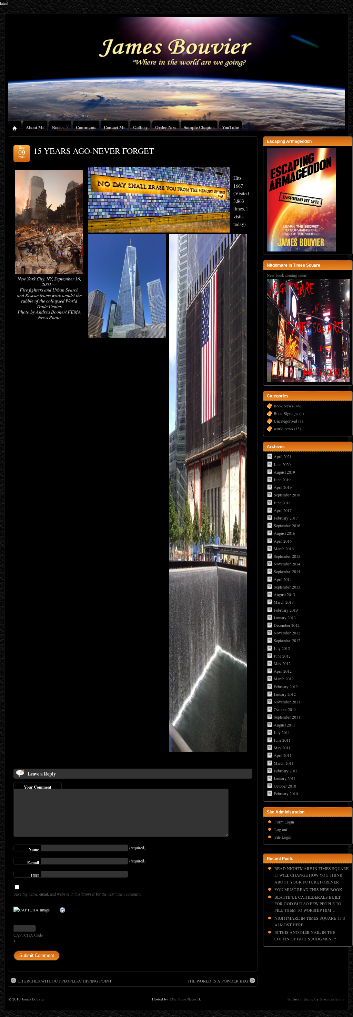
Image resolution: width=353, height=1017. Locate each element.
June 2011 (282, 740)
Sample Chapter (199, 126)
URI (35, 875)
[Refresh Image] (63, 910)
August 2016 (284, 533)
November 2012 (287, 632)
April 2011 (283, 755)
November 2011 (287, 701)
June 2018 (282, 502)
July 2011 (282, 732)
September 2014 (287, 571)
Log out (280, 829)
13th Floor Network (185, 998)
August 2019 (284, 472)
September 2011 (287, 717)
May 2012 (282, 663)
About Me (35, 126)
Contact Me (114, 126)
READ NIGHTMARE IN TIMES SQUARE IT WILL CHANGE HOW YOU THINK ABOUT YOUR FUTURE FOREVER (311, 875)
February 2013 (286, 610)
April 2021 (283, 456)
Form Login (284, 822)
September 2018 (287, 494)
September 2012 (287, 640)
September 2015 (287, 556)
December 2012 (287, 625)
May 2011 (282, 747)
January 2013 (285, 617)
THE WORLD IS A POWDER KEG (218, 981)
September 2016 (287, 525)
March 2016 (284, 548)
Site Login (282, 837)
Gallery (140, 126)
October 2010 (285, 786)
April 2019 (283, 487)
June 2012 (282, 656)
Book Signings (286, 413)
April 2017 (283, 510)
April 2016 (283, 541)
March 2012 (284, 678)
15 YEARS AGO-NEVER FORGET (93, 150)
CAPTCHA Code (28, 935)
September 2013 (287, 587)
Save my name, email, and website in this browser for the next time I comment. (77, 894)
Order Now (165, 126)
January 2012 (285, 694)
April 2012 (283, 671)
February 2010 (286, 793)
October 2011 (285, 709)
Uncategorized (285, 421)
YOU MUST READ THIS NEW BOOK (308, 889)
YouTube (230, 126)
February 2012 (286, 686)
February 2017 (286, 518)
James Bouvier (33, 998)
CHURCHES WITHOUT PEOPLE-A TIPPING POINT (65, 981)
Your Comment (37, 786)
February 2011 (286, 770)
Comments (86, 126)
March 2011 (284, 763)
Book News (283, 405)
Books (57, 126)
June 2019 (282, 479)
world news (283, 428)
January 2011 (285, 778)
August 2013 (284, 594)
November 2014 (287, 563)
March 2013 (284, 602)
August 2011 (284, 725)
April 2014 (283, 579)
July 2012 (282, 648)
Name (34, 849)
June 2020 (282, 464)
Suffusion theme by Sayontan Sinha (316, 998)
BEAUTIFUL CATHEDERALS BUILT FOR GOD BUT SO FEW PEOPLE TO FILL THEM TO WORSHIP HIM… (307, 903)
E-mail (33, 862)
